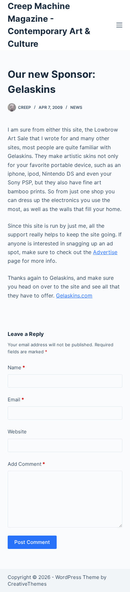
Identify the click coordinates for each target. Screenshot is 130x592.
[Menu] (119, 25)
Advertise (105, 252)
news (76, 107)
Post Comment (32, 542)
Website (17, 431)
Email (16, 399)
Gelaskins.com (74, 295)
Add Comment (26, 464)
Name (16, 367)
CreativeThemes (27, 584)
